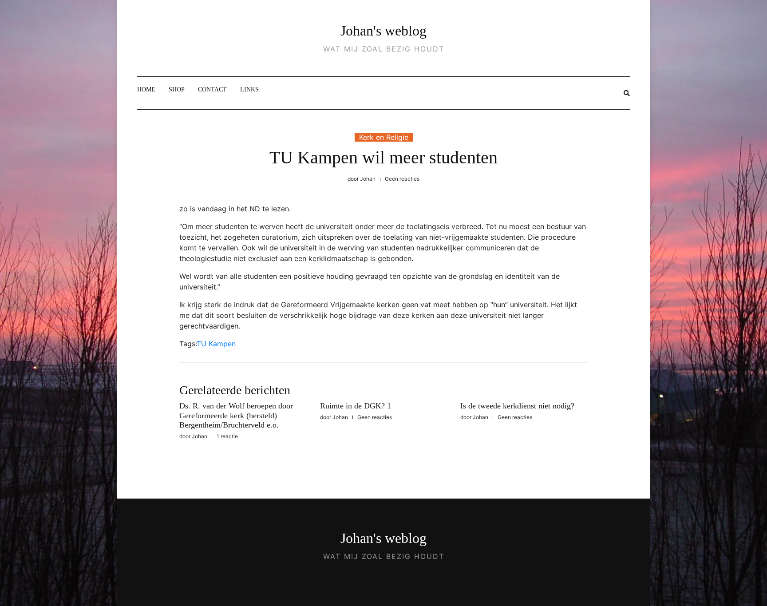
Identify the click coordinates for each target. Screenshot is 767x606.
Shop (177, 89)
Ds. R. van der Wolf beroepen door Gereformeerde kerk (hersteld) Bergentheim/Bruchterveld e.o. (236, 415)
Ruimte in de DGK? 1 (355, 405)
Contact (212, 89)
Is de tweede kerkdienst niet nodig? (517, 405)
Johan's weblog (383, 31)
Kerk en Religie (383, 137)
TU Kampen (216, 343)
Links (249, 89)
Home (146, 89)
